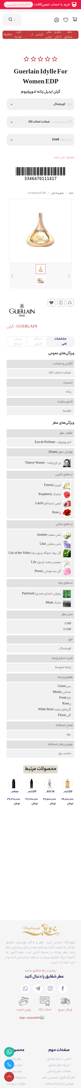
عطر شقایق (68, 35)
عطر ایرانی (48, 35)
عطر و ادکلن (57, 35)
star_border (26, 58)
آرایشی (39, 34)
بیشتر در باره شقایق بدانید (40, 970)
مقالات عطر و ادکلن (59, 1071)
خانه (71, 193)
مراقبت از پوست (16, 1084)
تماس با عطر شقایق (59, 1059)
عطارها (8, 34)
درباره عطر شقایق (59, 1065)
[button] (40, 104)
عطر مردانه (16, 1065)
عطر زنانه (16, 1059)
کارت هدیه (18, 35)
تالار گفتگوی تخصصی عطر (59, 1077)
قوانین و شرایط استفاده (59, 1084)
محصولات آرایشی (16, 1077)
